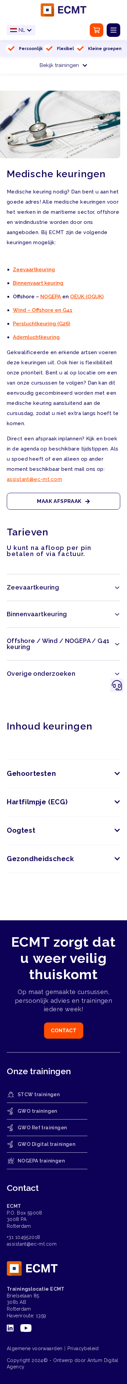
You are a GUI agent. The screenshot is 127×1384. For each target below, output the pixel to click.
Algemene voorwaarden (34, 1348)
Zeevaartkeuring (34, 270)
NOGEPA (50, 297)
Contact (64, 1031)
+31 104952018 (23, 1237)
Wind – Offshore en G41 (42, 310)
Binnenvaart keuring (38, 283)
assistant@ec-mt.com (34, 479)
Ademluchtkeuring (36, 337)
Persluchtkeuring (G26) (41, 324)
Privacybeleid (83, 1348)
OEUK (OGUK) (87, 297)
